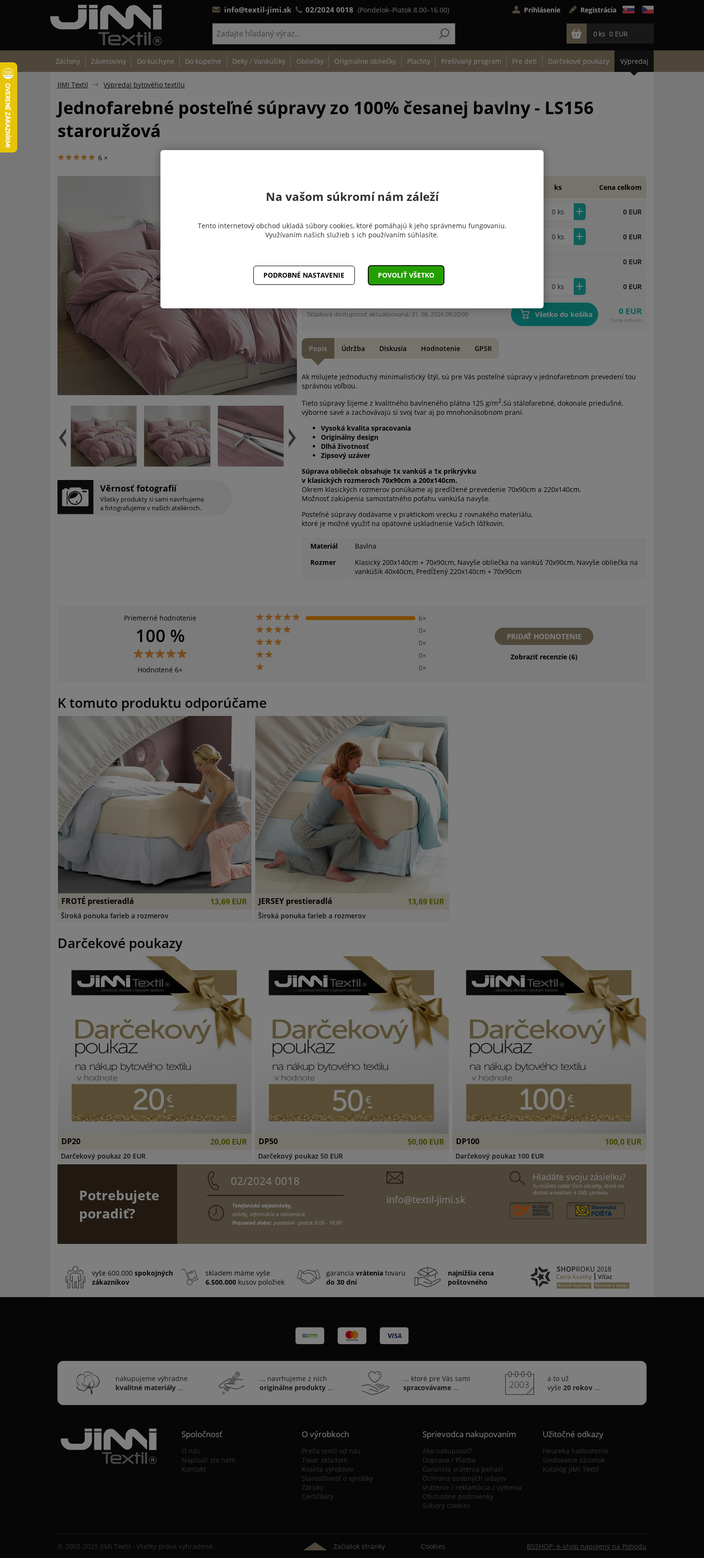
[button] (406, 275)
